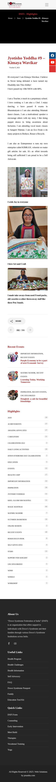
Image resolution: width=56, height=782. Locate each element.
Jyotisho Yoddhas (16, 494)
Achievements (14, 424)
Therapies (12, 738)
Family (11, 694)
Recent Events (28, 357)
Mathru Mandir (28, 373)
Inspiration (26, 392)
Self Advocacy (14, 676)
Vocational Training (16, 744)
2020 (10, 418)
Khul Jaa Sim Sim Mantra (19, 500)
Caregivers (13, 437)
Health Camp (14, 475)
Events (11, 469)
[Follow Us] (52, 69)
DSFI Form (13, 715)
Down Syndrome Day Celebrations (24, 456)
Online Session (14, 526)
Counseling (12, 720)
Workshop (12, 583)
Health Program (14, 659)
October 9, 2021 (14, 68)
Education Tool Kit (16, 700)
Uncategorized (28, 396)
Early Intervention (15, 726)
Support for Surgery (17, 558)
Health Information (16, 670)
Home (10, 18)
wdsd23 (11, 577)
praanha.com (29, 775)
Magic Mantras (15, 507)
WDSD (10, 571)
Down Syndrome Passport (19, 688)
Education (13, 462)
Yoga (10, 750)
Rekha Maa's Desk (16, 539)
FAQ (10, 682)
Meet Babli (12, 732)
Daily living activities (18, 449)
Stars (19, 18)
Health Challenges (15, 665)
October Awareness (17, 520)
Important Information (32, 354)
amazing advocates (17, 430)
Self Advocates (15, 545)
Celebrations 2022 (16, 443)
